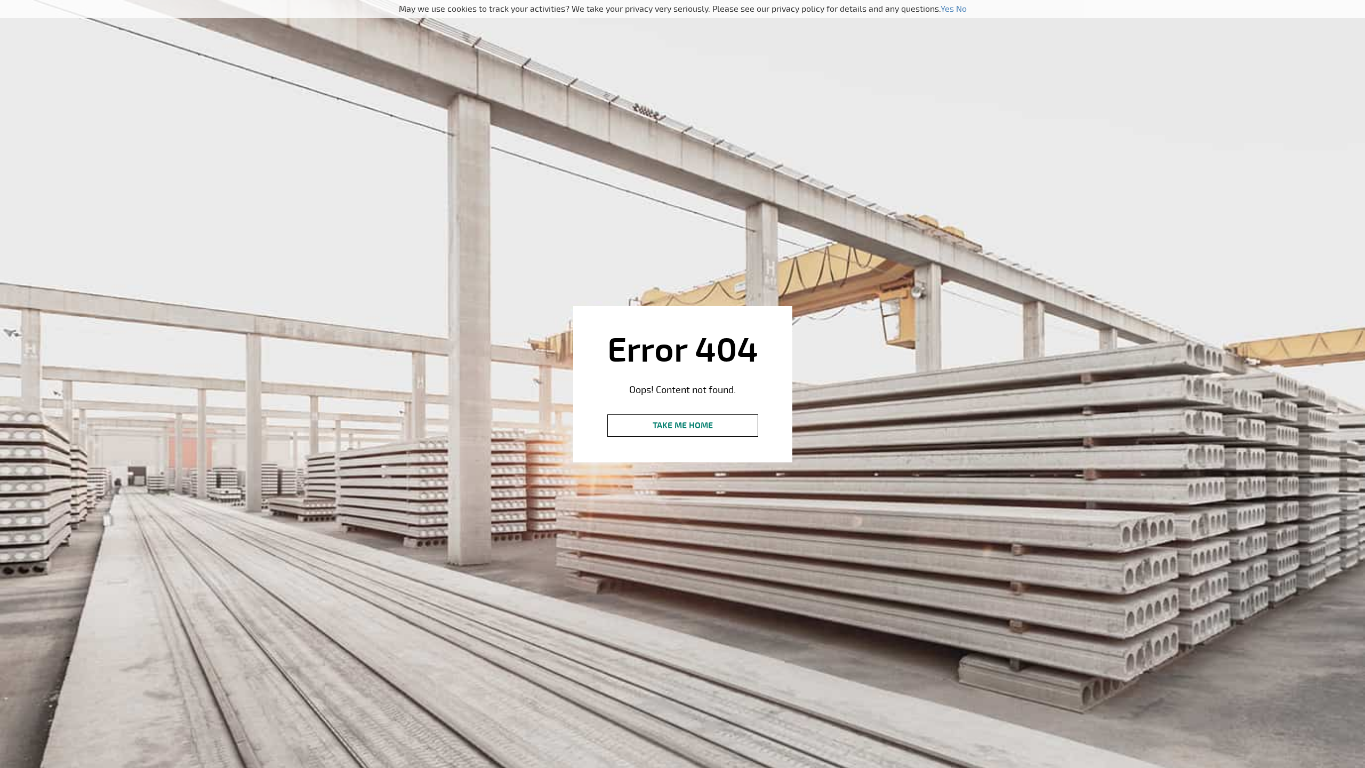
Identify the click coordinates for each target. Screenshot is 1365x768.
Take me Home (683, 425)
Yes (947, 9)
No (961, 9)
